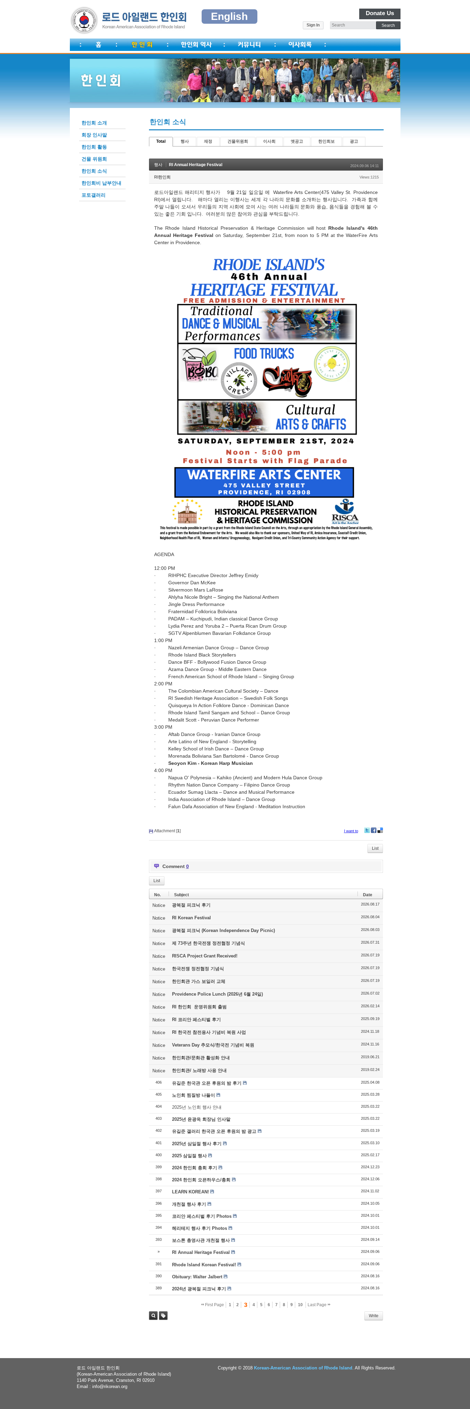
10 (300, 1304)
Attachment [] (167, 830)
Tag (163, 1315)
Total (160, 141)
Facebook (373, 830)
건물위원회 (237, 141)
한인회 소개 (94, 123)
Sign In (313, 25)
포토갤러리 (94, 195)
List (375, 848)
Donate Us (380, 13)
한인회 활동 (94, 147)
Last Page (318, 1304)
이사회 (269, 141)
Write (373, 1315)
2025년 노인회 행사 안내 (197, 1107)
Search (153, 1315)
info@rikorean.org (109, 1386)
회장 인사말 (94, 135)
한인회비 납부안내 (101, 183)
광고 (354, 141)
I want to (351, 831)
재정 (208, 141)
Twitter (367, 830)
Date (367, 894)
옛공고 (297, 141)
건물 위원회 (94, 159)
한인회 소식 (94, 171)
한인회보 (326, 141)
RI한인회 (162, 177)
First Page (214, 1304)
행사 (185, 141)
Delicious (380, 830)
